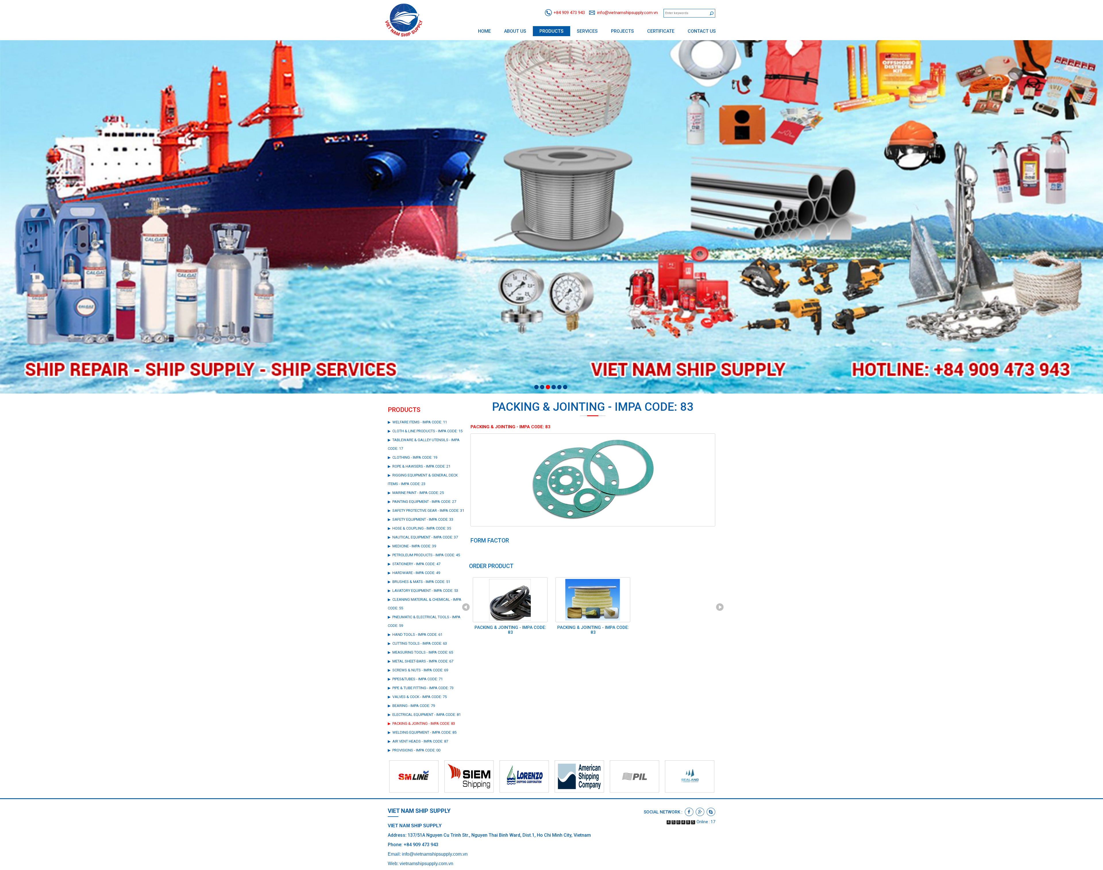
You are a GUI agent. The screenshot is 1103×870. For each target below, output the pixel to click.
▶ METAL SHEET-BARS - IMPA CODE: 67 (420, 661)
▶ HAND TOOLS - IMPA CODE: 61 (415, 634)
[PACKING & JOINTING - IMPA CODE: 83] (593, 479)
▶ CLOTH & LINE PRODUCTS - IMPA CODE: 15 (425, 431)
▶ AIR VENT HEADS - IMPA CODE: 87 (418, 741)
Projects (622, 31)
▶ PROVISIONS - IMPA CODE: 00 (414, 750)
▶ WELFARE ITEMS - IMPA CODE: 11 (417, 422)
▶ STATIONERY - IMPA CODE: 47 (414, 564)
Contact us (702, 31)
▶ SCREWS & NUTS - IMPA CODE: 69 (418, 670)
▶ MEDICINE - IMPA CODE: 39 (412, 546)
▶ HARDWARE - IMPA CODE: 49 (414, 573)
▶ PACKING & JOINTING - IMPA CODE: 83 (421, 723)
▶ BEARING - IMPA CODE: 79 (411, 706)
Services (587, 31)
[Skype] (711, 812)
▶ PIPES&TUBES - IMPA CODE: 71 (415, 679)
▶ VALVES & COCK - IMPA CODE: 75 (417, 697)
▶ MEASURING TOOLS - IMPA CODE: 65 (420, 652)
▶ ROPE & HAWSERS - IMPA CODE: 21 (419, 466)
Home (484, 31)
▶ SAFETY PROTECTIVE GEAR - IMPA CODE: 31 (426, 510)
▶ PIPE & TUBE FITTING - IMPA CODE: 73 (421, 688)
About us (515, 31)
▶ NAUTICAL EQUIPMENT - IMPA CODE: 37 (423, 537)
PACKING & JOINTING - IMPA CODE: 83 (510, 630)
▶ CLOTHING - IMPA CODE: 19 (412, 457)
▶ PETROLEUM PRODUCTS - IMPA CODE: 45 (424, 555)
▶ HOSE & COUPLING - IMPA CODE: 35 (419, 528)
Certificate (660, 31)
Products (551, 31)
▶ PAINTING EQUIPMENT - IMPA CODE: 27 (422, 501)
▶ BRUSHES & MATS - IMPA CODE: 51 (419, 582)
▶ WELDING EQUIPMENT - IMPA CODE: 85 (422, 732)
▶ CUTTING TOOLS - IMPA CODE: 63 (417, 643)
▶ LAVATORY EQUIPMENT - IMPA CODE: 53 (423, 590)
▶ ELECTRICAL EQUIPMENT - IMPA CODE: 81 (424, 714)
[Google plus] (700, 812)
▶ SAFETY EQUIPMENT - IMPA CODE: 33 (420, 519)
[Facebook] (689, 812)
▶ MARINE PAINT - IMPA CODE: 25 (416, 493)
